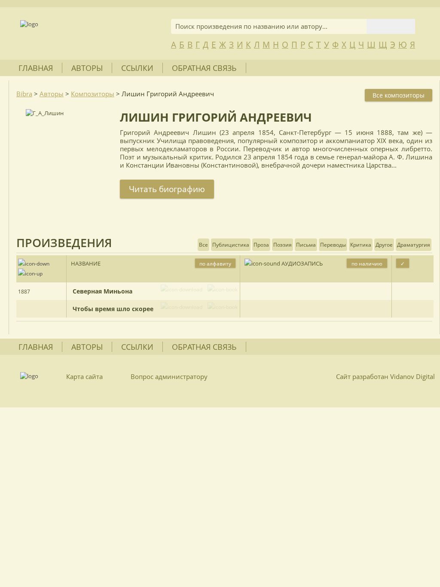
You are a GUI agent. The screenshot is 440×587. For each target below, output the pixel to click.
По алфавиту (215, 263)
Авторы (87, 68)
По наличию (366, 263)
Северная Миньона (102, 291)
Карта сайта (84, 376)
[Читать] (221, 289)
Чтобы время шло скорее (113, 309)
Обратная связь (204, 68)
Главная (35, 68)
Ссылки (137, 68)
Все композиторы (399, 95)
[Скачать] (181, 289)
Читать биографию (167, 189)
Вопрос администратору (169, 376)
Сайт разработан (385, 376)
